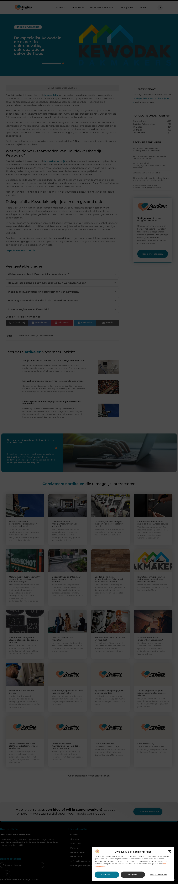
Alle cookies (107, 875)
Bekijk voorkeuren (158, 875)
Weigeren (132, 875)
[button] (169, 851)
